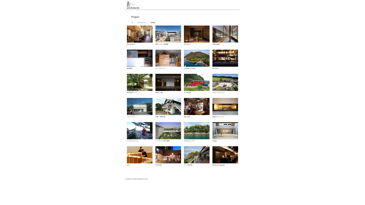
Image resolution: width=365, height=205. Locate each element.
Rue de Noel (131, 44)
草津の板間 (216, 44)
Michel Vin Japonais (218, 165)
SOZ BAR (158, 165)
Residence (141, 23)
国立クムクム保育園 (161, 44)
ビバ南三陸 (187, 92)
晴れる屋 (187, 116)
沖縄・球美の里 (160, 116)
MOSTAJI (215, 68)
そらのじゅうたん (132, 141)
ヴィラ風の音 (188, 165)
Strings (214, 141)
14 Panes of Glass (189, 68)
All (132, 23)
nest (128, 165)
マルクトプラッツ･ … (219, 92)
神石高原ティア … (133, 92)
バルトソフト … (132, 116)
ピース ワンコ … (160, 68)
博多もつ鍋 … (159, 92)
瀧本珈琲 (130, 68)
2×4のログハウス (189, 141)
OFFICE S (187, 44)
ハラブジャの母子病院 (162, 141)
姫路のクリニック (218, 116)
